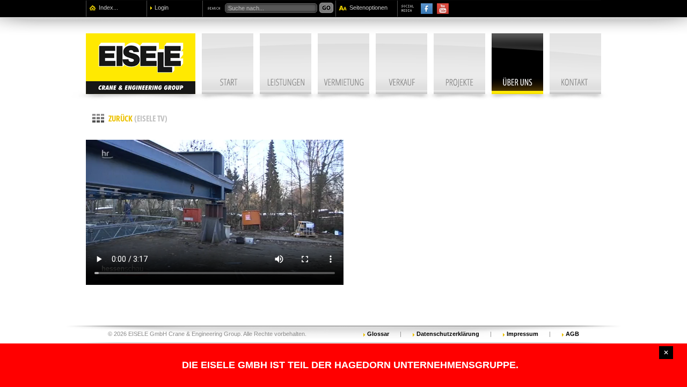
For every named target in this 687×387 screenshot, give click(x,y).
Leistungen (285, 63)
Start (227, 63)
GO (326, 8)
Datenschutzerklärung (447, 333)
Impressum (522, 333)
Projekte (459, 63)
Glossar (378, 333)
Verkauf (401, 63)
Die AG (517, 63)
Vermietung (343, 63)
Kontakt (575, 63)
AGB (572, 333)
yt (443, 9)
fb (427, 9)
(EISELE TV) (137, 118)
